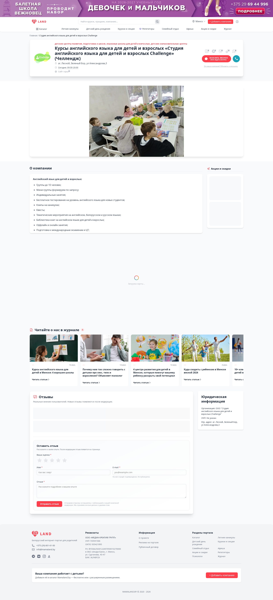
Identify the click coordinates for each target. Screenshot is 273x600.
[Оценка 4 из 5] (58, 460)
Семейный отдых (170, 28)
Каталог (43, 29)
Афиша (189, 28)
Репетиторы (148, 28)
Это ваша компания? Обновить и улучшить (221, 66)
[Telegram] (33, 556)
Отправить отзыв (49, 504)
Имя (40, 467)
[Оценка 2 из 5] (46, 460)
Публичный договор (149, 547)
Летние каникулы (70, 28)
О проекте (144, 538)
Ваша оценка (44, 454)
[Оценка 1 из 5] (39, 460)
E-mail (116, 467)
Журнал (227, 28)
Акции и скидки (208, 28)
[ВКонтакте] (38, 556)
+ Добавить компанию (220, 21)
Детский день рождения (98, 28)
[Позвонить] (236, 58)
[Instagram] (44, 556)
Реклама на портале (149, 542)
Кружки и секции (126, 28)
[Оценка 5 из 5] (64, 460)
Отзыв (41, 481)
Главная (33, 35)
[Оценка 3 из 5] (52, 460)
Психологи (197, 556)
